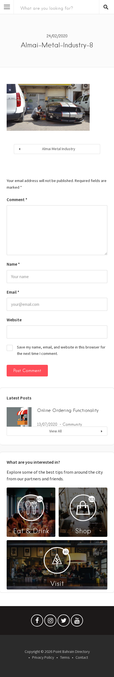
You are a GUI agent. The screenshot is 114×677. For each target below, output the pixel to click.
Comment (17, 199)
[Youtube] (76, 622)
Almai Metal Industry (58, 148)
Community (72, 424)
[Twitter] (63, 622)
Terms (64, 657)
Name (13, 264)
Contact (82, 657)
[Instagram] (50, 622)
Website (14, 319)
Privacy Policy (43, 657)
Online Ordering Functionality (68, 410)
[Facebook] (37, 622)
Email (13, 292)
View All (55, 431)
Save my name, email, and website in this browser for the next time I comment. (61, 350)
